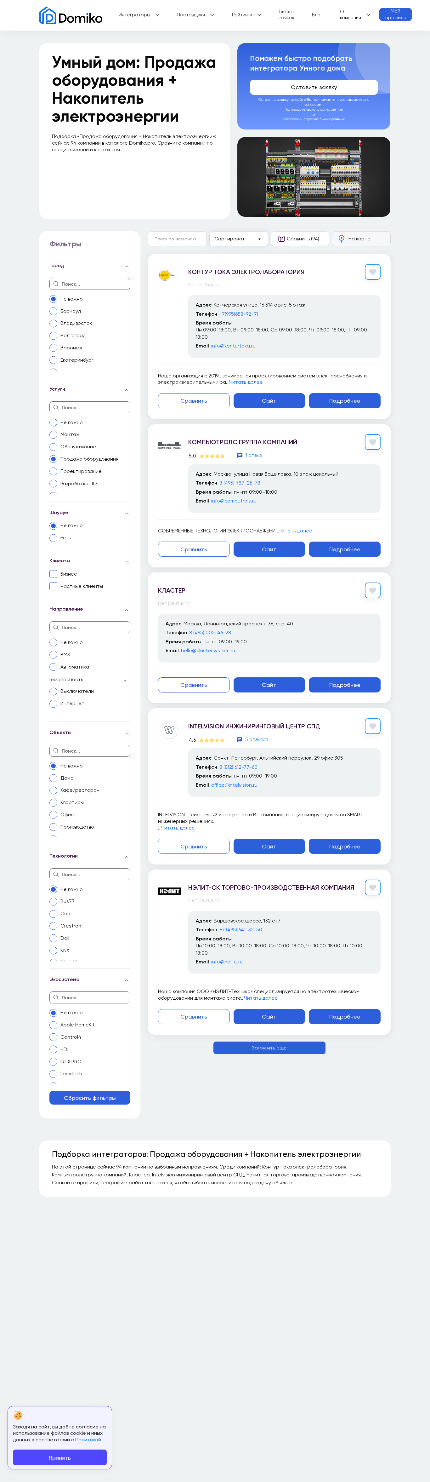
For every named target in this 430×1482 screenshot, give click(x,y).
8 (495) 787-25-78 (239, 483)
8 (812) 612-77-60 (238, 767)
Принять (60, 1457)
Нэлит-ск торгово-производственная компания (271, 887)
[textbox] (238, 238)
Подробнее (344, 400)
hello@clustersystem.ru (208, 650)
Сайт (269, 400)
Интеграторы (134, 15)
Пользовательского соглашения (314, 109)
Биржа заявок (286, 15)
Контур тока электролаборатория (246, 272)
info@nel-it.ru (227, 962)
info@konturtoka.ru (233, 346)
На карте (359, 239)
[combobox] (238, 238)
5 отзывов (256, 739)
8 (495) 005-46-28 (210, 632)
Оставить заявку (314, 87)
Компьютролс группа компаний (242, 442)
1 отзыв (254, 455)
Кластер (171, 590)
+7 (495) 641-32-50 (240, 930)
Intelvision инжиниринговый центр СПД (254, 726)
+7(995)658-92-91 (238, 314)
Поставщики (191, 15)
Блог (317, 15)
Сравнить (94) (303, 239)
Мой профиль (395, 14)
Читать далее (246, 382)
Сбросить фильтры (90, 1097)
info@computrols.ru (234, 501)
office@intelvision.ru (234, 785)
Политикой (88, 1440)
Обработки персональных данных (314, 119)
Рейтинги (242, 15)
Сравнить (193, 400)
